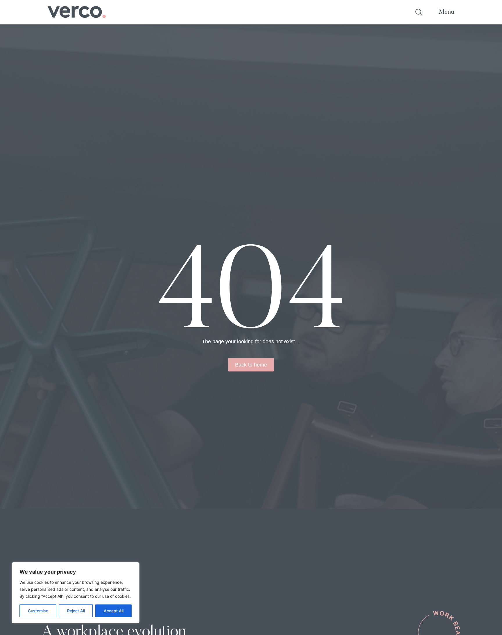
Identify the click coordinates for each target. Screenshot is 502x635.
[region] (75, 592)
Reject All (76, 610)
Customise (38, 610)
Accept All (113, 610)
